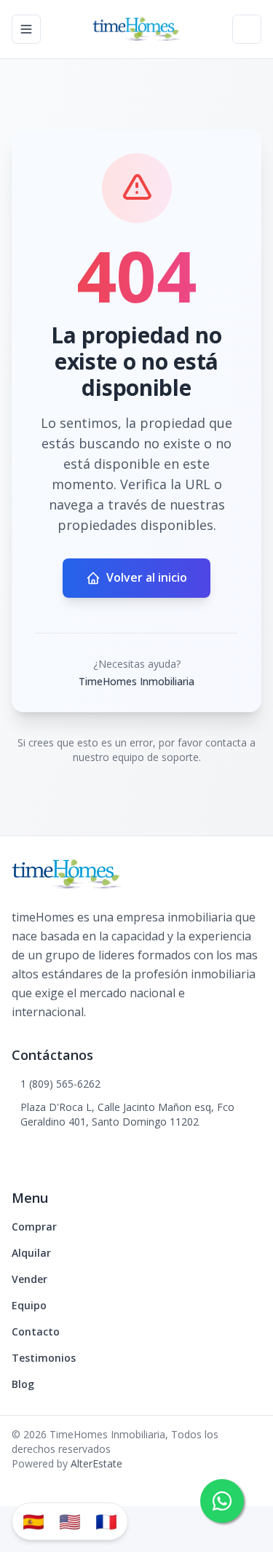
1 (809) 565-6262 (60, 1084)
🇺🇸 (70, 1521)
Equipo (29, 1305)
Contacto (36, 1331)
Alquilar (31, 1253)
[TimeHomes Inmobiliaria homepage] (136, 29)
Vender (29, 1279)
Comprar (34, 1226)
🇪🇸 (33, 1521)
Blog (23, 1384)
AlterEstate (96, 1463)
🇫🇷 (106, 1521)
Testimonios (44, 1358)
